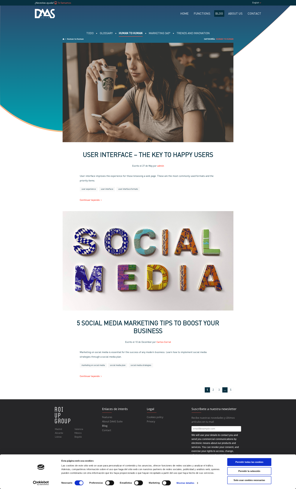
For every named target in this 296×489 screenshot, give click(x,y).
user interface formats (128, 189)
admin (160, 166)
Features (107, 417)
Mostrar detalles (185, 483)
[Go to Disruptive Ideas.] (63, 39)
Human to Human (131, 33)
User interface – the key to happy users (148, 155)
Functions (202, 13)
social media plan (117, 365)
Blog (219, 13)
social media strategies (141, 365)
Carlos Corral (163, 342)
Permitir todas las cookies (249, 462)
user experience (89, 189)
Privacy (151, 421)
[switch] (109, 482)
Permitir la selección (249, 471)
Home (184, 13)
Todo (90, 33)
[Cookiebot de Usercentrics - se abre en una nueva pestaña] (40, 483)
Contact (254, 13)
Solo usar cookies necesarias (249, 480)
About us (235, 13)
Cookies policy (155, 417)
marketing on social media (93, 365)
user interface (107, 189)
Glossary (106, 33)
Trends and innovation (193, 33)
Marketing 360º (159, 33)
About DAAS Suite (112, 421)
